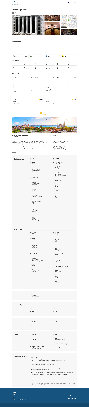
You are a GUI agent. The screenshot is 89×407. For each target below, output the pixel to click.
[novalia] (71, 396)
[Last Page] (51, 113)
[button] (69, 20)
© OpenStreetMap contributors (73, 27)
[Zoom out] (75, 24)
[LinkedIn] (75, 405)
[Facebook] (73, 405)
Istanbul (13, 8)
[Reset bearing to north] (75, 26)
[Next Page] (49, 113)
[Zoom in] (75, 23)
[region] (69, 21)
